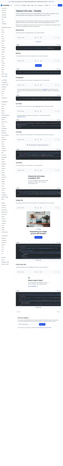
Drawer (3, 137)
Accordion (4, 104)
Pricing (60, 5)
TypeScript (4, 14)
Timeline (3, 188)
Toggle (3, 227)
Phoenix (3, 63)
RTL (2, 95)
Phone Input (4, 214)
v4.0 (10, 5)
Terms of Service (39, 327)
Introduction (4, 8)
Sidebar (3, 172)
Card (3, 124)
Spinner (3, 179)
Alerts (3, 106)
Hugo (3, 71)
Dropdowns (4, 139)
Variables (5, 84)
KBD (2, 152)
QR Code (5, 197)
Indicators (4, 148)
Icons (36, 5)
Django (3, 65)
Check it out (51, 1)
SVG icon (38, 106)
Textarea (3, 218)
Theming (3, 89)
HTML (18, 44)
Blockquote (4, 242)
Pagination (4, 163)
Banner (3, 113)
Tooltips (3, 192)
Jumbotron (4, 150)
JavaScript (4, 12)
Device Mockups (5, 135)
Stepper (3, 181)
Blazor (3, 69)
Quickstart (24, 5)
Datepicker (4, 132)
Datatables (5, 262)
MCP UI (4, 74)
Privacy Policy (48, 327)
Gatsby (3, 49)
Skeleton (3, 174)
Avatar (3, 108)
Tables (3, 183)
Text (2, 251)
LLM (2, 19)
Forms (3, 143)
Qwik (3, 54)
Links (3, 249)
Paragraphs (4, 240)
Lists (3, 247)
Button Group (4, 121)
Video (3, 199)
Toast (3, 190)
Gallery (3, 146)
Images (3, 244)
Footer (3, 141)
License (3, 21)
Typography (4, 194)
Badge (3, 110)
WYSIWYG (5, 264)
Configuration (5, 82)
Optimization (4, 98)
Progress (3, 168)
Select (3, 216)
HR (2, 253)
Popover (3, 166)
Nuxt (3, 36)
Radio (3, 225)
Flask (3, 67)
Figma (32, 5)
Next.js (3, 32)
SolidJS (3, 52)
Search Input (4, 209)
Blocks (28, 5)
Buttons (3, 119)
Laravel (3, 56)
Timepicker (4, 220)
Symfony (3, 58)
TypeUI (4, 76)
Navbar (3, 161)
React (3, 29)
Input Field (4, 205)
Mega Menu (4, 157)
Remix (3, 45)
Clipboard (4, 130)
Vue (2, 34)
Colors (3, 91)
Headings (4, 238)
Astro (3, 43)
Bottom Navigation (6, 115)
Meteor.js (4, 47)
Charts (3, 259)
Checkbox (4, 223)
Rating (3, 170)
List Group (4, 155)
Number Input (4, 212)
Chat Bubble (4, 128)
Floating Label (5, 232)
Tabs (3, 186)
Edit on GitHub (21, 37)
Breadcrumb (4, 117)
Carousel (3, 126)
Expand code (38, 260)
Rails (3, 60)
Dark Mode (4, 86)
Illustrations (40, 5)
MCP (4, 17)
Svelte (3, 38)
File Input (4, 207)
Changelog (4, 23)
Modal (3, 159)
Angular (3, 40)
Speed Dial (4, 177)
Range (3, 229)
